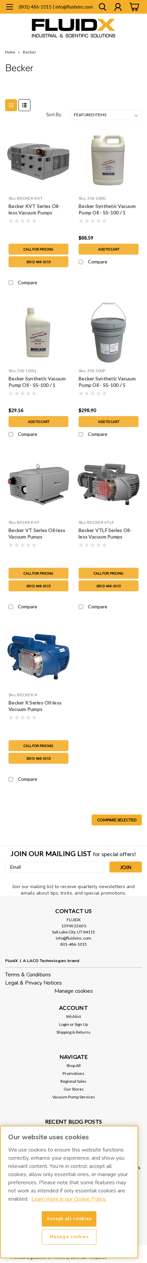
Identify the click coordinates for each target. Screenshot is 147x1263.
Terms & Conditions (28, 974)
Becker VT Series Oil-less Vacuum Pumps (37, 533)
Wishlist (73, 1016)
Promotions (73, 1073)
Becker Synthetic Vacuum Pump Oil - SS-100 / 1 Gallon (107, 209)
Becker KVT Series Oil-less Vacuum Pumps (34, 209)
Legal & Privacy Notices (33, 983)
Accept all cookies (69, 1219)
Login (64, 1024)
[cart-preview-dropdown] (133, 7)
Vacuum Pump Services (73, 1096)
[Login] (118, 8)
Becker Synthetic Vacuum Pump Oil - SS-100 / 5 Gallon (107, 382)
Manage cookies (73, 991)
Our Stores (74, 1089)
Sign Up (81, 1024)
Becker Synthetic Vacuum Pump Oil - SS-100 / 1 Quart (37, 382)
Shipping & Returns (73, 1032)
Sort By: (54, 115)
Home (10, 52)
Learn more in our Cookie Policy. (68, 1199)
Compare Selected (116, 819)
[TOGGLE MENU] (9, 8)
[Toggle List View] (24, 105)
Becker (29, 52)
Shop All (73, 1065)
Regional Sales (73, 1081)
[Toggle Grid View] (11, 105)
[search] (102, 8)
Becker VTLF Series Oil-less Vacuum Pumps (105, 533)
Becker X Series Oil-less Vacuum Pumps (35, 706)
